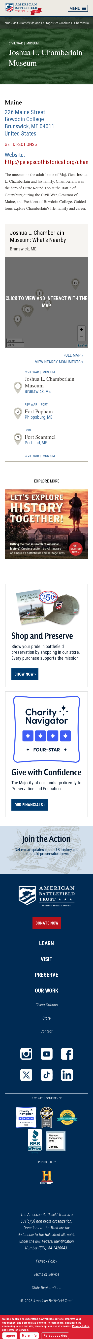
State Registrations (46, 1287)
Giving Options (46, 1004)
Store (52, 1019)
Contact (46, 1031)
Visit (15, 23)
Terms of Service (46, 1274)
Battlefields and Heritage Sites (39, 23)
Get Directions (28, 144)
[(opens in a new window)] (26, 1054)
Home (26, 7)
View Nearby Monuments (59, 362)
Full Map (72, 355)
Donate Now (46, 923)
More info (29, 1336)
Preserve (46, 975)
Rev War (31, 404)
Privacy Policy (46, 1261)
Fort (44, 404)
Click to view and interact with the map (46, 302)
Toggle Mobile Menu (77, 8)
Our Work (46, 991)
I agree (9, 1336)
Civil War (16, 43)
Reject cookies (55, 1336)
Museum (49, 372)
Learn (46, 943)
